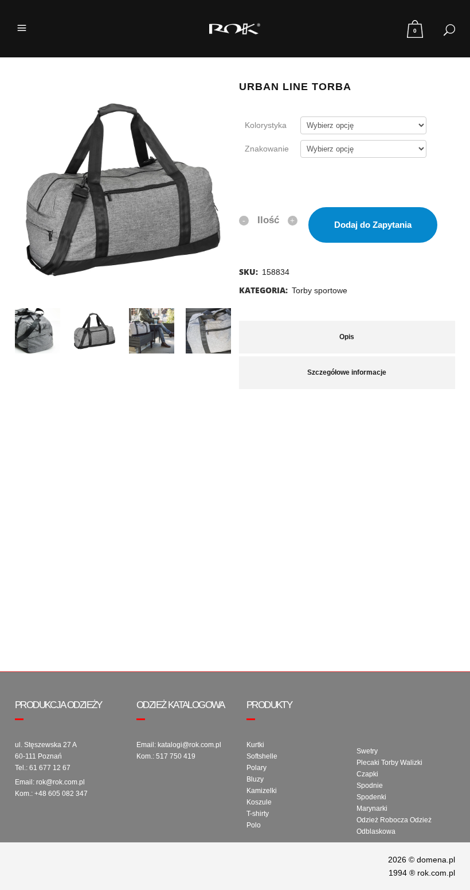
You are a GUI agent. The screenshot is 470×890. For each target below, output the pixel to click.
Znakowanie (267, 148)
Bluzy (255, 779)
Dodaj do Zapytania (373, 225)
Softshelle (261, 756)
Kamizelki (261, 791)
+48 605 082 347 (61, 794)
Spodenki (371, 797)
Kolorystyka (266, 125)
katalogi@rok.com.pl (189, 745)
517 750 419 (175, 756)
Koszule (259, 802)
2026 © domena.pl (421, 859)
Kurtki (255, 745)
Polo (253, 825)
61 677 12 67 (49, 768)
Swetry (367, 751)
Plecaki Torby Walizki (389, 763)
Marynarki (372, 809)
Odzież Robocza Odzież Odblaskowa (394, 825)
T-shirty (257, 814)
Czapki (367, 774)
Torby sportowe (319, 290)
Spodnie (370, 786)
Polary (256, 768)
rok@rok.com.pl (60, 782)
